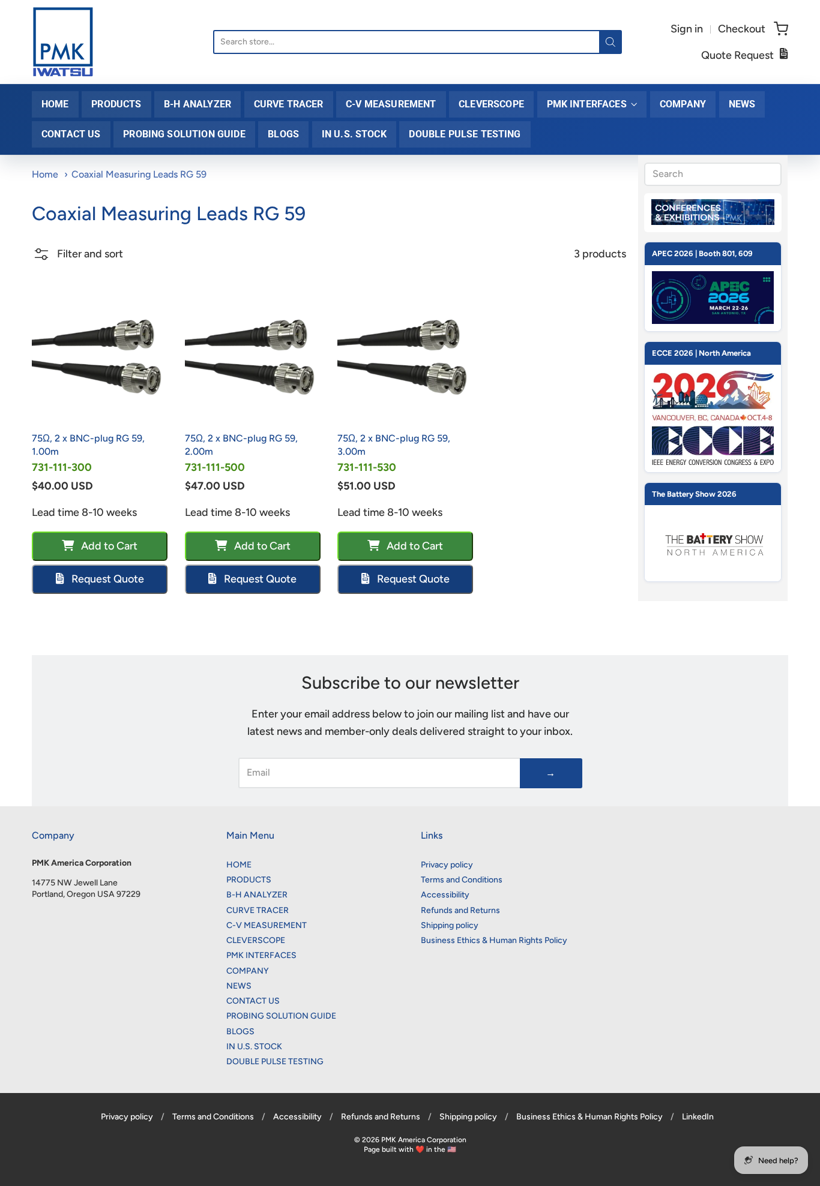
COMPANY (683, 104)
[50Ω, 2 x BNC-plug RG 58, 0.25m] (99, 356)
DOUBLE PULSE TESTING (464, 134)
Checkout (741, 28)
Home (45, 174)
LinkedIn (698, 1117)
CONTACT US (71, 134)
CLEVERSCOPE (491, 104)
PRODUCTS (116, 104)
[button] (77, 258)
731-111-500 (215, 467)
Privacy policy (447, 865)
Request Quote (106, 579)
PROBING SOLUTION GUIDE (184, 134)
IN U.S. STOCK (354, 134)
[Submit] (610, 42)
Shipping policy (449, 925)
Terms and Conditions (461, 880)
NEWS (742, 104)
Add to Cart (108, 546)
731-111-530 (366, 467)
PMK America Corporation (423, 1140)
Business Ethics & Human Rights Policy (494, 940)
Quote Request (737, 55)
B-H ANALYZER (197, 104)
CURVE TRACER (289, 104)
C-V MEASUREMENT (391, 104)
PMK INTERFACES (587, 104)
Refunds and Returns (460, 910)
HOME (55, 104)
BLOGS (283, 134)
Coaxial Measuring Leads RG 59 (139, 174)
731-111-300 (62, 467)
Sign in (687, 28)
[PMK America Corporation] (63, 42)
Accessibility (445, 895)
